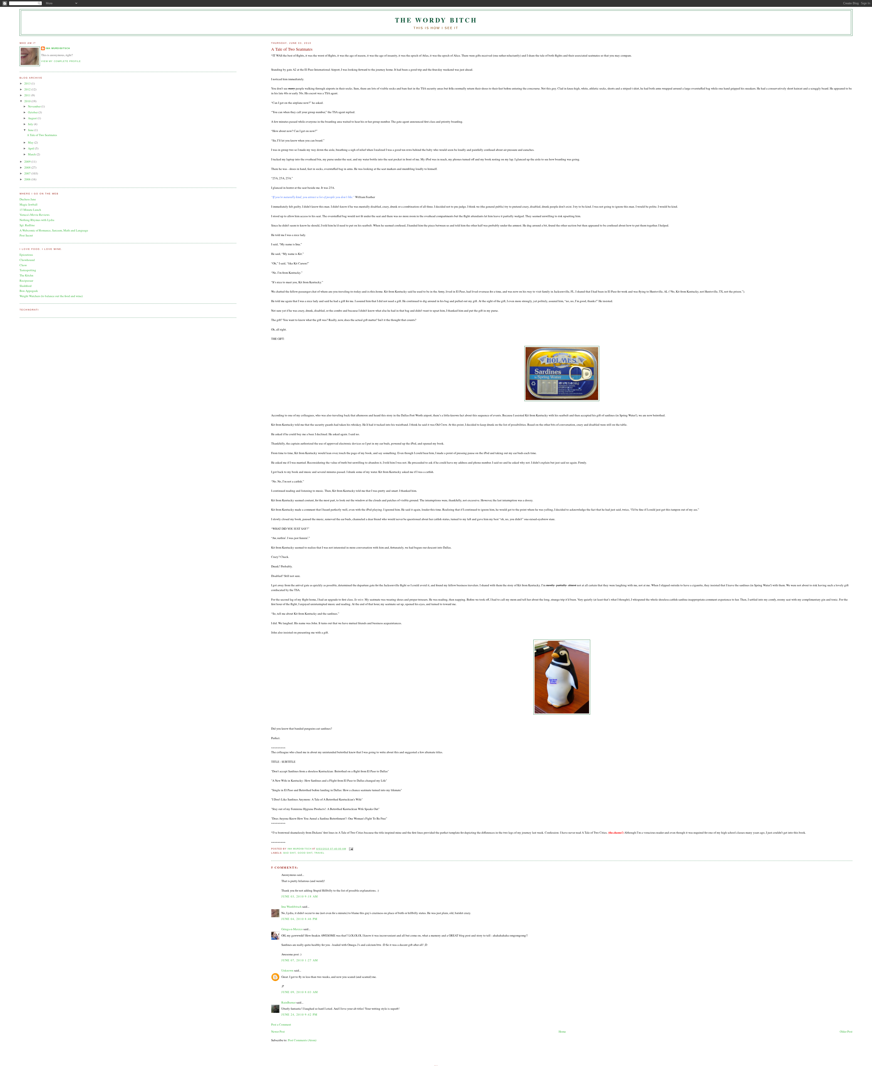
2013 (27, 83)
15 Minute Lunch (30, 210)
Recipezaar (26, 280)
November (34, 106)
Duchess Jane (28, 199)
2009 (27, 161)
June (31, 130)
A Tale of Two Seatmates (42, 135)
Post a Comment (281, 1024)
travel (319, 853)
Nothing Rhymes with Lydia (37, 220)
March (32, 154)
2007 (27, 173)
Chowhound (27, 260)
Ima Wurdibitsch (291, 907)
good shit (305, 853)
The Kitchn (26, 275)
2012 (27, 89)
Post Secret (26, 235)
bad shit (289, 853)
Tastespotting (28, 270)
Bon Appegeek (29, 291)
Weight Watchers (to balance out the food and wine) (51, 296)
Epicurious (26, 255)
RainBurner (288, 1002)
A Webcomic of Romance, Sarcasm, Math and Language (54, 230)
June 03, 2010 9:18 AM (299, 896)
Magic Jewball (28, 204)
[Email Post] (351, 848)
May (31, 142)
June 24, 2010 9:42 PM (299, 1014)
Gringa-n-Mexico (292, 929)
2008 (27, 167)
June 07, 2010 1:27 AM (299, 960)
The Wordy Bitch (436, 20)
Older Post (846, 1031)
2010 (27, 101)
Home (562, 1031)
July (31, 124)
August (32, 118)
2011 (27, 95)
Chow (23, 265)
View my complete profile (61, 61)
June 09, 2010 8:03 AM (299, 992)
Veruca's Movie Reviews (35, 215)
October (33, 112)
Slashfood (26, 286)
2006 (27, 179)
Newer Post (278, 1031)
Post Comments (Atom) (302, 1040)
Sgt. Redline (27, 225)
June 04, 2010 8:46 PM (299, 919)
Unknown (287, 970)
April (31, 148)
